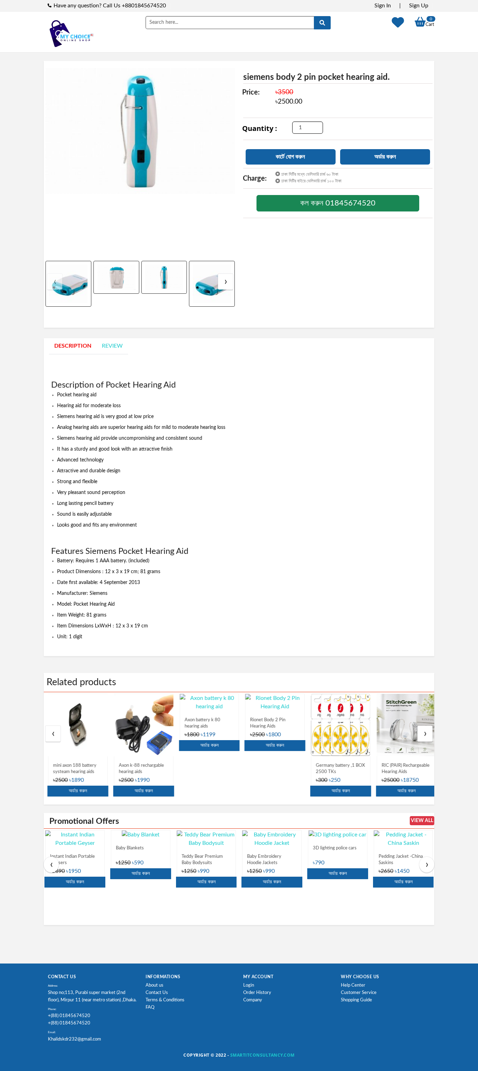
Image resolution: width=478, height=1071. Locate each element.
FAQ (150, 1007)
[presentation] (54, 282)
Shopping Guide (356, 1000)
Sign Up (418, 5)
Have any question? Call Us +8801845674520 (110, 5)
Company (252, 1000)
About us (154, 985)
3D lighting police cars (335, 848)
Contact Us (157, 992)
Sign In (382, 5)
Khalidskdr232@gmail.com (74, 1039)
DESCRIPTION (72, 346)
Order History (257, 992)
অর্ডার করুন (385, 157)
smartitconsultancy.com (262, 1055)
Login (248, 985)
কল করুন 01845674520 (337, 203)
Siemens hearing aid (78, 416)
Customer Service (359, 992)
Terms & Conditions (165, 1000)
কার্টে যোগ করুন (290, 157)
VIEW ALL (422, 820)
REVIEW (112, 346)
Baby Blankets (130, 848)
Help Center (353, 985)
